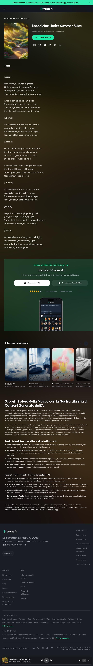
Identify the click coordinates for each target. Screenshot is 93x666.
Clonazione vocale (83, 544)
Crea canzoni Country (77, 635)
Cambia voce (81, 560)
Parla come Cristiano (24, 622)
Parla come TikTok (74, 622)
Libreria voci (7, 575)
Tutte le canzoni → (63, 638)
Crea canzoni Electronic (11, 638)
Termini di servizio (28, 582)
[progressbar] (46, 664)
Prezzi (4, 588)
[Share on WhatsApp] (39, 45)
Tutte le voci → (8, 626)
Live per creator (8, 597)
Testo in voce (81, 535)
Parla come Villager (58, 622)
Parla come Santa (59, 619)
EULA (23, 587)
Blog (4, 584)
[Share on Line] (55, 45)
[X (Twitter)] (38, 648)
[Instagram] (43, 648)
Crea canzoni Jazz (30, 638)
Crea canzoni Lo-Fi (46, 638)
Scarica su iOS (34, 283)
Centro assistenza (9, 592)
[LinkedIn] (52, 648)
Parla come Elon (25, 619)
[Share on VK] (49, 45)
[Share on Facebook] (34, 45)
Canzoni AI (6, 579)
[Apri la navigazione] (4, 8)
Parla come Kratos (75, 619)
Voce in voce (81, 539)
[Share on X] (44, 45)
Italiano (7, 553)
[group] (46, 664)
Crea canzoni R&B (60, 635)
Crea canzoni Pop (9, 635)
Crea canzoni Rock (44, 635)
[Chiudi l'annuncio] (90, 2)
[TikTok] (47, 648)
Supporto (24, 598)
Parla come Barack (41, 622)
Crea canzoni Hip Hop (26, 635)
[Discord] (33, 648)
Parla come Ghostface (41, 619)
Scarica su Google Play (72, 283)
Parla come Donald (9, 619)
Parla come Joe (8, 622)
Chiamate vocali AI (83, 564)
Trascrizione (81, 555)
